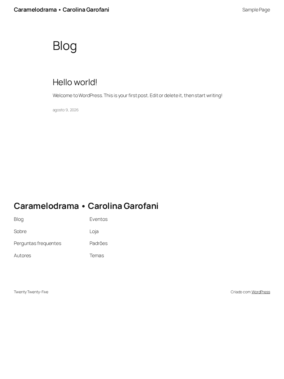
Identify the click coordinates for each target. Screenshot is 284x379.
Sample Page (256, 9)
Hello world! (75, 82)
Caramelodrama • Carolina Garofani (61, 9)
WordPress (261, 291)
